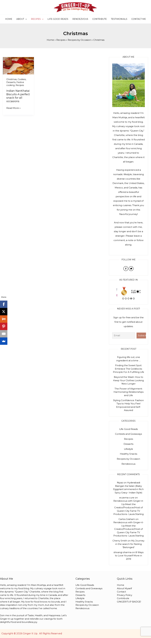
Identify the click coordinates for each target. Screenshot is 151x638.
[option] (122, 291)
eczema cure (126, 497)
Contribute (99, 19)
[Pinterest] (3, 326)
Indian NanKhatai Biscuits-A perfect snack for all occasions (18, 96)
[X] (3, 311)
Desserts (10, 82)
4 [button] (131, 298)
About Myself (124, 588)
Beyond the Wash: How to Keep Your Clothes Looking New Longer (128, 380)
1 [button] (123, 298)
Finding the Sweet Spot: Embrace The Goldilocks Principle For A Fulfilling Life (128, 368)
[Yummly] (3, 319)
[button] (25, 19)
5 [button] (134, 298)
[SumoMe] (3, 341)
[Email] (3, 333)
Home (8, 19)
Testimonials (119, 19)
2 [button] (126, 298)
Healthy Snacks (128, 453)
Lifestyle (128, 449)
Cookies (22, 79)
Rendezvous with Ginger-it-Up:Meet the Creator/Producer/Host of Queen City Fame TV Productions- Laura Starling (128, 507)
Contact (121, 591)
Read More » (13, 107)
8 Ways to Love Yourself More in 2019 (129, 555)
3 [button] (128, 298)
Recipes (36, 19)
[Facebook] (3, 304)
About (20, 19)
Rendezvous (80, 19)
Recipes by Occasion (128, 458)
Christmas (11, 79)
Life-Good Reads (57, 19)
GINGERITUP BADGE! (129, 601)
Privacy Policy (124, 595)
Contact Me (138, 19)
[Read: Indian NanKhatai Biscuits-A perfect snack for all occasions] (18, 65)
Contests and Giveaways (128, 434)
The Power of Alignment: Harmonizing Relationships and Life (128, 392)
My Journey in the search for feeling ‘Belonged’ (130, 544)
